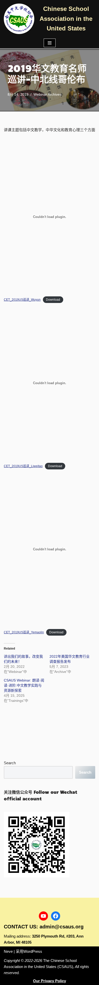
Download (53, 299)
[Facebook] (55, 916)
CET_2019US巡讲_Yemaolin (24, 632)
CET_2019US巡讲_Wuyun (22, 299)
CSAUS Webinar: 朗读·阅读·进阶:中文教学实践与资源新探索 (24, 685)
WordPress (32, 951)
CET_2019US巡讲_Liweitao (23, 466)
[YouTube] (43, 916)
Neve (8, 951)
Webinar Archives (47, 94)
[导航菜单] (50, 43)
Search (10, 763)
